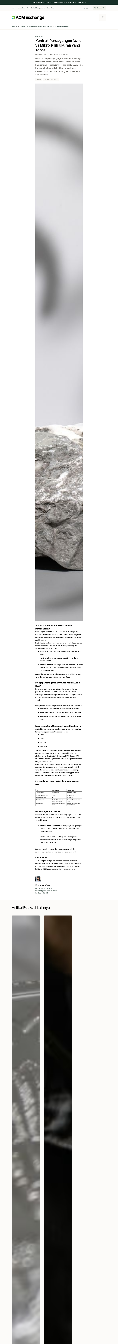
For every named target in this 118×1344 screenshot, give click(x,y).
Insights (22, 26)
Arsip (13, 8)
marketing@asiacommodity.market (46, 891)
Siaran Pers (50, 8)
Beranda (14, 26)
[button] (87, 8)
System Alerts (21, 8)
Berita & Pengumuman (38, 8)
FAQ (28, 8)
